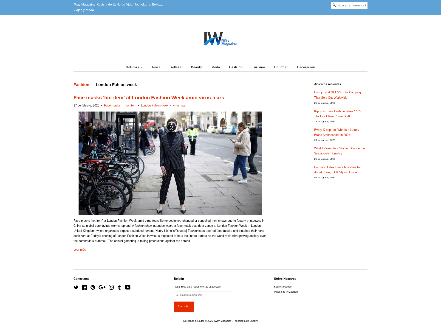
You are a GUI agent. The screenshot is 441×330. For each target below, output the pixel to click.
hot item (130, 105)
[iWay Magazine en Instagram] (111, 288)
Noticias (133, 67)
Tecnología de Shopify (245, 320)
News (156, 67)
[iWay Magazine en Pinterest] (92, 288)
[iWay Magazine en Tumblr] (119, 288)
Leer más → (82, 249)
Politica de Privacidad (286, 291)
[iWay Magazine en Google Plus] (102, 288)
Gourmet (281, 67)
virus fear (179, 105)
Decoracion (306, 67)
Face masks (112, 105)
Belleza (176, 67)
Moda (216, 67)
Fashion (236, 67)
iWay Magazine (223, 320)
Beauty (196, 67)
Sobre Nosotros (283, 286)
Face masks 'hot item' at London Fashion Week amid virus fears (149, 98)
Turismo (258, 67)
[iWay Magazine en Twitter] (76, 288)
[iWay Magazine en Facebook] (84, 288)
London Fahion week (154, 105)
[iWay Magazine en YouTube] (127, 288)
